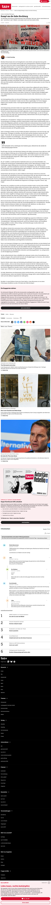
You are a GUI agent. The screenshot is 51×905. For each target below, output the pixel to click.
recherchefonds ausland (6, 755)
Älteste (48, 529)
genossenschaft (4, 749)
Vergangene (3, 824)
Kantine (2, 859)
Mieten (2, 714)
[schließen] (49, 882)
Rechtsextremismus (5, 711)
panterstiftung (4, 758)
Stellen (2, 733)
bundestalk (3, 771)
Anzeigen (3, 865)
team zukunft (3, 795)
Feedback (3, 875)
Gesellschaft (3, 677)
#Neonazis (12, 314)
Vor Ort (2, 817)
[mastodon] (8, 662)
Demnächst (3, 814)
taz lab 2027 (3, 827)
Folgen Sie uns (3, 661)
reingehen (3, 786)
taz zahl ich (3, 752)
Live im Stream (4, 820)
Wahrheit (3, 692)
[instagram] (14, 662)
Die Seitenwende (4, 730)
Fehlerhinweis (16, 318)
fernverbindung (4, 774)
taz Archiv (3, 846)
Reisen (2, 856)
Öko (2, 674)
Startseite (3, 10)
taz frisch (3, 799)
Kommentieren (9, 318)
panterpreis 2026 (4, 761)
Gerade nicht (44, 882)
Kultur (2, 680)
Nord (7, 10)
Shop (2, 862)
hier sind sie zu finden (42, 538)
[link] (15, 6)
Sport (2, 683)
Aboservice (3, 878)
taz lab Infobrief (4, 805)
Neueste (44, 529)
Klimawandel (3, 702)
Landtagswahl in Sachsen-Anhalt (8, 705)
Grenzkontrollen (4, 708)
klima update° (4, 777)
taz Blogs (3, 837)
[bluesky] (11, 662)
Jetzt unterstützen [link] (25, 308)
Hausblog (3, 727)
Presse (2, 736)
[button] (49, 1)
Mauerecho (3, 780)
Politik (2, 671)
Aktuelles (3, 724)
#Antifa (7, 314)
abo (1, 746)
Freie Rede (3, 783)
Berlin (2, 686)
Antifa (11, 10)
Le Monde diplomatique (6, 843)
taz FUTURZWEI (4, 840)
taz (4, 658)
